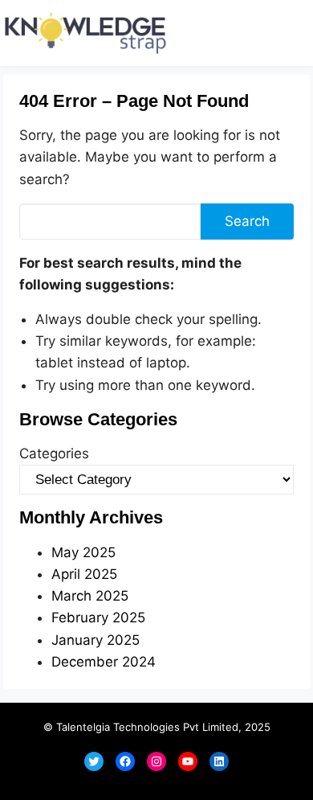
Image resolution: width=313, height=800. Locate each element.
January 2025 (95, 640)
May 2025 (83, 552)
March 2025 (89, 596)
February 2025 (98, 617)
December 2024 (103, 662)
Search (247, 221)
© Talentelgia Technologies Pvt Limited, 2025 (156, 726)
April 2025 (84, 574)
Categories (54, 453)
